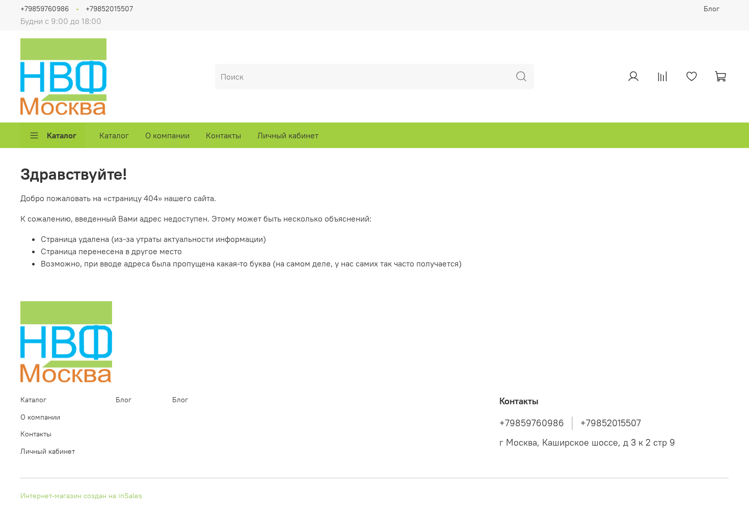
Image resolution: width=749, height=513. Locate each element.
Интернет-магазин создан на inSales (81, 495)
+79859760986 (44, 8)
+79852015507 (109, 8)
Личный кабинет (287, 135)
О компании (167, 135)
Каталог (61, 135)
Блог (711, 8)
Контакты (223, 135)
